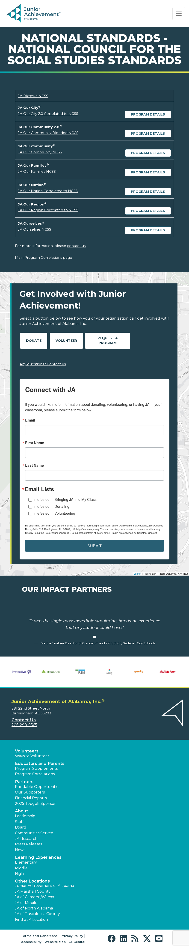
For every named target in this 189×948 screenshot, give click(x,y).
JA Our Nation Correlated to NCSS (48, 191)
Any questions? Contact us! (43, 364)
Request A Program (107, 340)
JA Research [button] (26, 838)
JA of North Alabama (34, 908)
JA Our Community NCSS (40, 152)
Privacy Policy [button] (72, 936)
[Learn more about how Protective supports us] (21, 672)
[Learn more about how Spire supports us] (138, 672)
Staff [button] (19, 822)
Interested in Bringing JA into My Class (65, 499)
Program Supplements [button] (36, 768)
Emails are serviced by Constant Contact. (134, 533)
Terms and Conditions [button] (39, 936)
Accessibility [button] (31, 942)
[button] (112, 939)
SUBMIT (95, 545)
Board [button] (20, 827)
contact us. (76, 246)
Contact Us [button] (24, 720)
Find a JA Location (31, 919)
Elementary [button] (26, 862)
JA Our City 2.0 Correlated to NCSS (48, 113)
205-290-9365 (24, 725)
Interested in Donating (51, 506)
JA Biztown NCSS (33, 96)
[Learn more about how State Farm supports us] (167, 672)
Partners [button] (24, 782)
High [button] (19, 873)
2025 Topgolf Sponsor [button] (35, 803)
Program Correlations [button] (35, 774)
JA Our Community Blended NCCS (48, 133)
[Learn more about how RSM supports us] (80, 672)
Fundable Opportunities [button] (37, 787)
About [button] (21, 811)
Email (30, 420)
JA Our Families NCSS (37, 171)
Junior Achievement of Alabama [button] (44, 885)
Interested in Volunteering (54, 513)
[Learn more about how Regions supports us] (51, 672)
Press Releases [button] (28, 844)
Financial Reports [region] (31, 798)
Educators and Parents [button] (40, 763)
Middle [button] (21, 868)
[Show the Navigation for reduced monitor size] (178, 13)
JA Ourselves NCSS (34, 229)
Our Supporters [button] (30, 792)
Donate (33, 341)
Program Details (148, 114)
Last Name (34, 465)
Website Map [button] (55, 942)
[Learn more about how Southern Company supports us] (109, 672)
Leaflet (137, 573)
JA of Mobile (26, 902)
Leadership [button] (25, 816)
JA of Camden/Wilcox (34, 897)
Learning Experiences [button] (38, 857)
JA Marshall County (32, 891)
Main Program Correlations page (43, 257)
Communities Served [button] (34, 833)
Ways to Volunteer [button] (32, 756)
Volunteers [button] (26, 751)
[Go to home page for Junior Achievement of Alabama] (34, 13)
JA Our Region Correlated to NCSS (48, 210)
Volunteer (66, 341)
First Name (34, 443)
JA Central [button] (77, 942)
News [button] (20, 850)
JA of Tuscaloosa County (37, 914)
